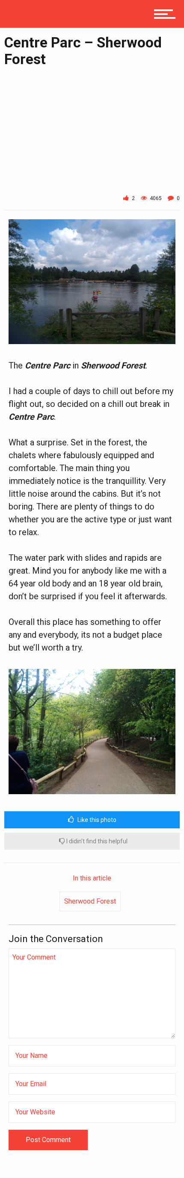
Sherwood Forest (90, 901)
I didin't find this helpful (96, 841)
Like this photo (96, 819)
